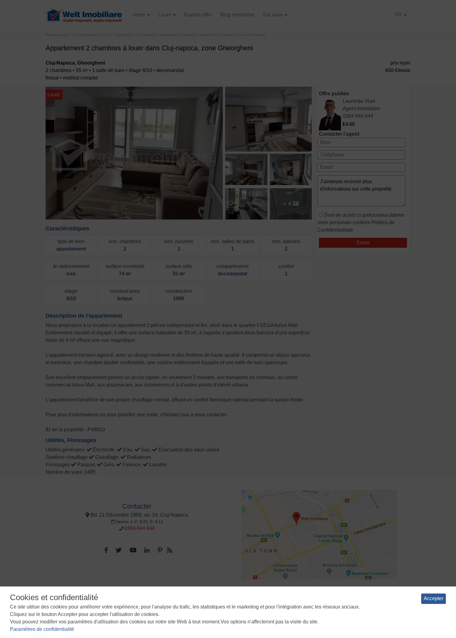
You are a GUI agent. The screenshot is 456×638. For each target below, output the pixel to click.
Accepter (433, 598)
